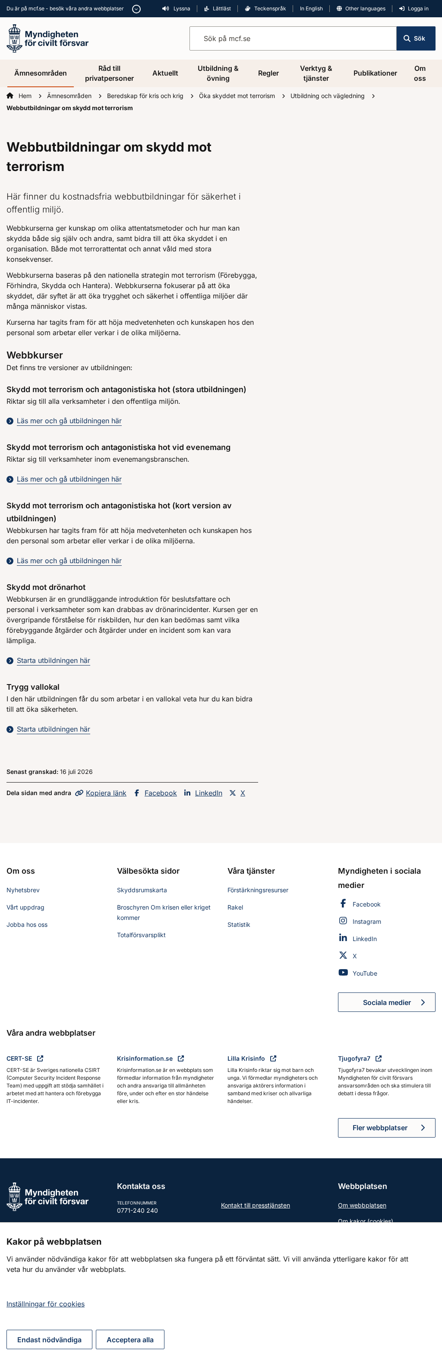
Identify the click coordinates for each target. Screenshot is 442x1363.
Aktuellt (165, 73)
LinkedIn (208, 793)
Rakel (235, 907)
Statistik (238, 924)
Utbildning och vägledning (328, 95)
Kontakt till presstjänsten (255, 1205)
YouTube (365, 973)
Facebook (161, 793)
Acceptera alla (130, 1339)
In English (311, 8)
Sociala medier (399, 1005)
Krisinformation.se (145, 1058)
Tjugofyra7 (355, 1058)
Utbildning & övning (218, 73)
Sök (419, 38)
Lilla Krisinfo (247, 1058)
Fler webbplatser (380, 1127)
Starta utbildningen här (53, 660)
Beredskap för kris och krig (146, 95)
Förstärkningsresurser (257, 890)
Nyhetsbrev (23, 890)
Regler (268, 73)
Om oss (420, 73)
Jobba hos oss (26, 924)
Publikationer (375, 73)
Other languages (365, 8)
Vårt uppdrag (25, 907)
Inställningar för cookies (45, 1304)
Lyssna (181, 8)
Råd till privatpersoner (109, 73)
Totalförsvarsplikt (141, 934)
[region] (221, 1292)
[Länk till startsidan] (47, 37)
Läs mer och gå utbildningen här (69, 420)
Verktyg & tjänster (316, 73)
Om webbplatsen (362, 1205)
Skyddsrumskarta (142, 890)
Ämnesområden (40, 73)
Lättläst (222, 8)
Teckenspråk (270, 8)
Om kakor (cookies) (365, 1221)
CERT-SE (20, 1058)
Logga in (418, 8)
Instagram (367, 921)
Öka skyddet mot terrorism (238, 95)
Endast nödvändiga (49, 1339)
